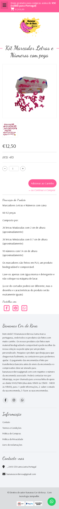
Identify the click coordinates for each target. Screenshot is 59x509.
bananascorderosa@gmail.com (21, 474)
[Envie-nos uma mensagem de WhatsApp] (52, 502)
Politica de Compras (11, 433)
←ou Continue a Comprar (41, 190)
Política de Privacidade (12, 439)
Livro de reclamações (12, 444)
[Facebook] (6, 307)
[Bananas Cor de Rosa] (29, 27)
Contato (6, 422)
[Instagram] (14, 400)
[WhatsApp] (22, 400)
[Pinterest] (15, 307)
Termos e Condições (11, 427)
